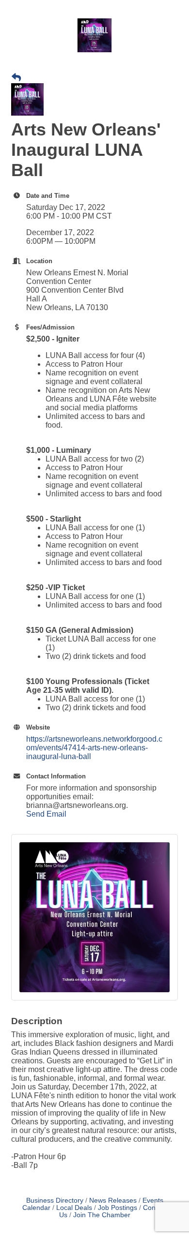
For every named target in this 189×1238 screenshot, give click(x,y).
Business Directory (54, 1200)
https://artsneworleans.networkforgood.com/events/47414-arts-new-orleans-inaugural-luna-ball (94, 748)
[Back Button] (16, 78)
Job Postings (117, 1207)
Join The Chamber (101, 1215)
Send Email (46, 814)
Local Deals (74, 1207)
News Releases (113, 1200)
